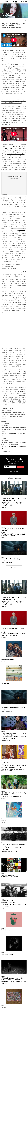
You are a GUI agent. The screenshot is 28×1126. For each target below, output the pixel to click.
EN (23, 1)
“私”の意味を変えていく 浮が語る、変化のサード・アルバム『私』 (12, 1088)
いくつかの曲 (20, 391)
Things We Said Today (6, 908)
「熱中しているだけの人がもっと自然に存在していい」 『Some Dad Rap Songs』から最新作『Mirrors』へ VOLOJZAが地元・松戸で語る (13, 848)
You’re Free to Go (5, 930)
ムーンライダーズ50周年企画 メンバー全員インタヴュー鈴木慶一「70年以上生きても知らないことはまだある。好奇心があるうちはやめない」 (13, 532)
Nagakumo (3, 507)
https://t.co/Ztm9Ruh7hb (10, 266)
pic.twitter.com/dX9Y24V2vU (8, 268)
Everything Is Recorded (7, 1116)
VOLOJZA (3, 853)
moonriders (3, 537)
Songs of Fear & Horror (6, 562)
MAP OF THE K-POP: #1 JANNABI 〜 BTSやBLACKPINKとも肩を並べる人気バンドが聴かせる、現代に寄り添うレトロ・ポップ (13, 101)
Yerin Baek (7, 15)
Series (2, 760)
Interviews (3, 497)
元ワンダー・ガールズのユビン (15, 154)
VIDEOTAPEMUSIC (5, 985)
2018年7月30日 (22, 272)
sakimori (3, 798)
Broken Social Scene (6, 1064)
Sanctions (3, 1007)
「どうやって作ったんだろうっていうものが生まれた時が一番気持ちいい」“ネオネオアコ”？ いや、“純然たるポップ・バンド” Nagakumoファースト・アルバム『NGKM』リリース (13, 502)
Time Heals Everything (7, 954)
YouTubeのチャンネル (18, 228)
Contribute (20, 467)
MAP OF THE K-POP (6, 13)
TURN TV (6, 1)
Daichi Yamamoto (12, 30)
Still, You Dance (5, 683)
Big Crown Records (5, 740)
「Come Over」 (15, 201)
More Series (14, 567)
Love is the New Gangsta (7, 659)
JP (21, 1)
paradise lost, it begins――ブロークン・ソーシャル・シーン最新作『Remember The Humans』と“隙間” (13, 1061)
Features (2, 557)
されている (22, 230)
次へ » (3, 1120)
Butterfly (3, 820)
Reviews (2, 657)
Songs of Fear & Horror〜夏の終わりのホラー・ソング (13, 559)
